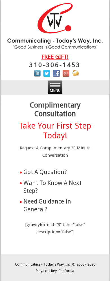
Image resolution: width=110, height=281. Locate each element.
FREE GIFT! (55, 56)
